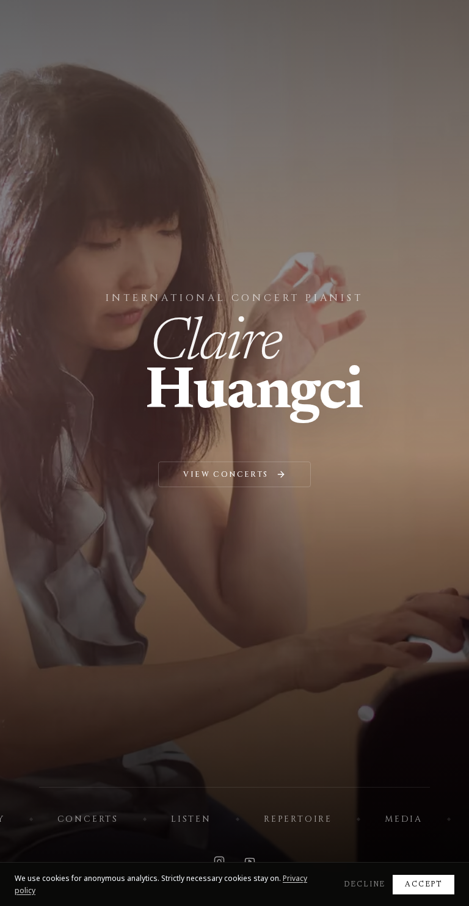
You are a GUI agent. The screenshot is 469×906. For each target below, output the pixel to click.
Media (404, 819)
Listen (191, 819)
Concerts (87, 819)
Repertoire (298, 819)
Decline (365, 884)
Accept (423, 884)
